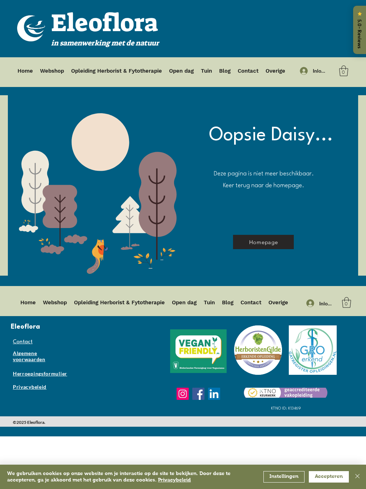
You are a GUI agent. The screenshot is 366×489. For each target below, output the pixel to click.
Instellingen (283, 476)
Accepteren (329, 476)
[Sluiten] (357, 476)
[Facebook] (198, 394)
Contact (23, 342)
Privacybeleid (174, 480)
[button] (343, 71)
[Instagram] (183, 394)
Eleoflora (104, 23)
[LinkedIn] (214, 394)
